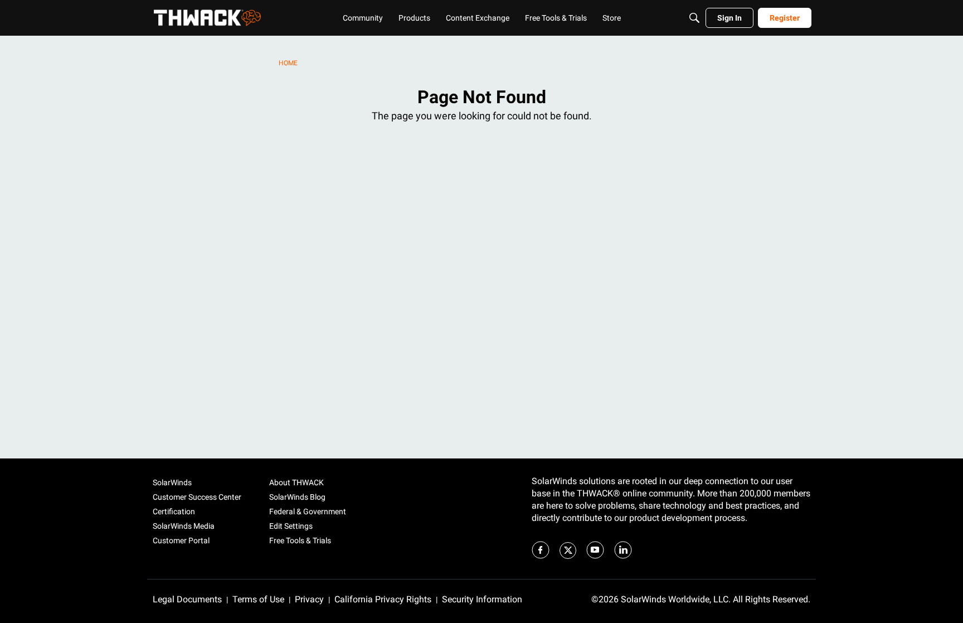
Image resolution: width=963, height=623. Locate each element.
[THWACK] (207, 18)
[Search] (694, 18)
